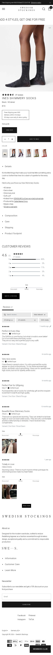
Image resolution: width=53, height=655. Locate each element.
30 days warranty (10, 207)
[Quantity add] (12, 139)
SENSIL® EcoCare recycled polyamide (28, 199)
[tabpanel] (26, 411)
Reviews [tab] (8, 307)
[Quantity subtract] (5, 139)
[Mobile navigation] (3, 9)
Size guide (5, 124)
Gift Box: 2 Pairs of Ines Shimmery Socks (5, 153)
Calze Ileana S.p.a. (21, 201)
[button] (26, 259)
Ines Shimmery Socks (13, 153)
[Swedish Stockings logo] (26, 9)
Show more (26, 506)
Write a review (11, 296)
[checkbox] (45, 320)
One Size (9, 130)
